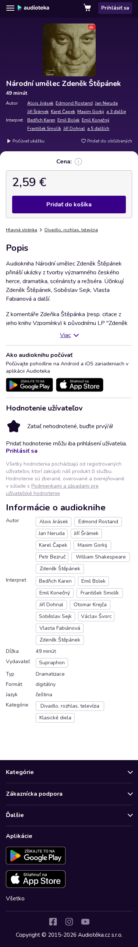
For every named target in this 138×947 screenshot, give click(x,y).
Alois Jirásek (40, 103)
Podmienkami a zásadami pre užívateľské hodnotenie (52, 489)
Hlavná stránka (21, 230)
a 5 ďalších (98, 128)
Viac (65, 335)
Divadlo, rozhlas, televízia (71, 230)
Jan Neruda (106, 103)
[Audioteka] (33, 8)
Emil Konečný (95, 120)
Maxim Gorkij (90, 112)
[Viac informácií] (78, 161)
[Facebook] (53, 921)
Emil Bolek (68, 120)
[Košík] (88, 8)
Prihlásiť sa (115, 7)
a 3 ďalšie (116, 112)
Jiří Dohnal (74, 128)
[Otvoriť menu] (10, 8)
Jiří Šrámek (38, 112)
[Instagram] (69, 921)
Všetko (15, 898)
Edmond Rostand (74, 103)
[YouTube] (85, 921)
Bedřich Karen (41, 120)
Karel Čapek (63, 112)
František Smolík (44, 128)
